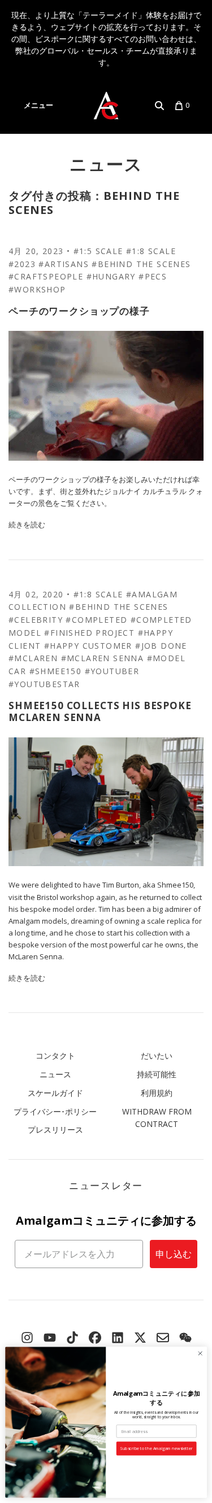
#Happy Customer (88, 645)
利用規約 (156, 1092)
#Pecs (153, 276)
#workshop (37, 289)
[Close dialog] (200, 1353)
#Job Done (161, 645)
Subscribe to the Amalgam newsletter (156, 1448)
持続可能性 (156, 1074)
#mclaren (33, 658)
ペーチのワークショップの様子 (79, 310)
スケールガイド (55, 1092)
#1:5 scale (98, 251)
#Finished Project (89, 632)
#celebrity (35, 619)
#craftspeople (45, 276)
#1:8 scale (151, 251)
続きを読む (26, 524)
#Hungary (111, 276)
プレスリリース (55, 1129)
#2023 (22, 264)
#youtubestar (44, 684)
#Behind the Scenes (141, 264)
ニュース (106, 164)
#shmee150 (55, 671)
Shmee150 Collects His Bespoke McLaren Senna (100, 711)
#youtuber (112, 671)
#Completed (96, 619)
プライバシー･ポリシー (55, 1111)
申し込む (173, 1254)
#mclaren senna (102, 658)
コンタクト (55, 1055)
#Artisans (63, 264)
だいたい (156, 1055)
